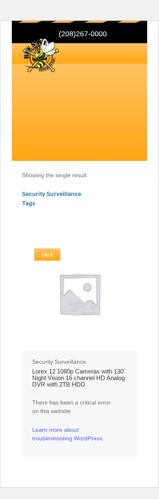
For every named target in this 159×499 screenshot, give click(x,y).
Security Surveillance (59, 361)
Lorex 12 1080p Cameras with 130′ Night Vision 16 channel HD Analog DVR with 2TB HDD (78, 378)
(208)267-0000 (83, 34)
